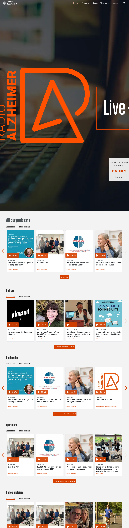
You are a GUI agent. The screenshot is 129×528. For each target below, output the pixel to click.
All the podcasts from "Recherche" (65, 414)
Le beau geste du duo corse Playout (20, 333)
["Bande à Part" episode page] (50, 257)
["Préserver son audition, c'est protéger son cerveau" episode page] (108, 257)
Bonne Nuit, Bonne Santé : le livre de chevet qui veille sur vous (108, 334)
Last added (10, 227)
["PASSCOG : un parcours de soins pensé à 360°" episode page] (79, 257)
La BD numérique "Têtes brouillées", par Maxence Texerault (48, 334)
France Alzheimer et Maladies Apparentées (106, 406)
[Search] (124, 3)
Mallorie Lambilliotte (13, 269)
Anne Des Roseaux (42, 269)
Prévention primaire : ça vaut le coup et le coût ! (20, 264)
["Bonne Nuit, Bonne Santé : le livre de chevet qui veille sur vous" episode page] (108, 326)
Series (95, 3)
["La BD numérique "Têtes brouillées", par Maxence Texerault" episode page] (50, 326)
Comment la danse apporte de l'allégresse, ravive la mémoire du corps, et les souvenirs (107, 469)
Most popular (24, 227)
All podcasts (64, 277)
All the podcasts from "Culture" (64, 346)
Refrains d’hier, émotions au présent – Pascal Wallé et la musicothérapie (78, 334)
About (115, 3)
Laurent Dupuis (12, 339)
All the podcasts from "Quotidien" (64, 481)
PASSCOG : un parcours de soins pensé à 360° (78, 264)
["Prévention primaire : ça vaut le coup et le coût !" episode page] (20, 257)
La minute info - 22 (104, 399)
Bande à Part (42, 263)
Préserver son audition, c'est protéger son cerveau (108, 264)
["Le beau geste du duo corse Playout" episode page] (20, 326)
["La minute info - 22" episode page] (108, 394)
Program (85, 3)
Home (75, 3)
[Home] (9, 3)
